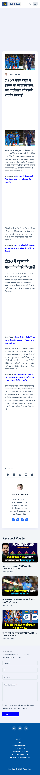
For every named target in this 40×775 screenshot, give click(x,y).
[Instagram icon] (26, 519)
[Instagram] (26, 728)
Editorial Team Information (20, 757)
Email (7, 670)
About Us (19, 739)
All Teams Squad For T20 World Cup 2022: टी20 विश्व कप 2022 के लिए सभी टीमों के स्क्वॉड (19, 377)
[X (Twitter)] (14, 474)
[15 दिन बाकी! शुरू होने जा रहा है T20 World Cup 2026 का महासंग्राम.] (20, 619)
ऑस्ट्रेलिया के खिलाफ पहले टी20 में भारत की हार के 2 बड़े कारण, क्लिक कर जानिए (19, 179)
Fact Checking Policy (20, 754)
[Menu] (35, 4)
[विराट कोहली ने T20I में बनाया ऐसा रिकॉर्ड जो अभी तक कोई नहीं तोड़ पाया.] (20, 586)
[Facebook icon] (13, 519)
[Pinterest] (20, 474)
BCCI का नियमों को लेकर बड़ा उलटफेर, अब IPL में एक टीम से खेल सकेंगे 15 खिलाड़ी (20, 248)
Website (7, 677)
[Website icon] (17, 519)
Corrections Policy (19, 745)
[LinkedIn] (26, 474)
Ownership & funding (20, 751)
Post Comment (11, 714)
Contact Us (20, 742)
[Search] (30, 4)
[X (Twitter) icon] (22, 519)
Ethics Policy (20, 748)
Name (7, 663)
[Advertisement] (20, 28)
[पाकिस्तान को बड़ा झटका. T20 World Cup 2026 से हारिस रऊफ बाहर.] (20, 552)
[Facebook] (8, 474)
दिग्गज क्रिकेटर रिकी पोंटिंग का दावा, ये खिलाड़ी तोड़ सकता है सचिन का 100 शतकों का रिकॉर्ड (20, 340)
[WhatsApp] (32, 474)
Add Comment (10, 685)
